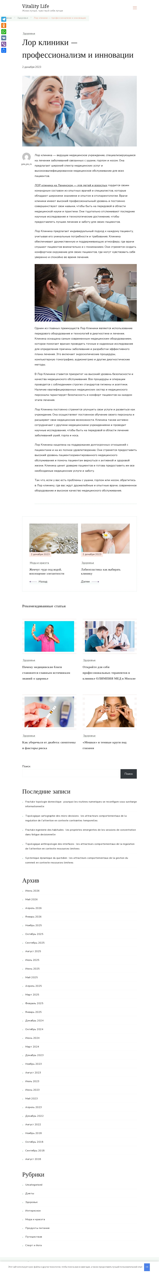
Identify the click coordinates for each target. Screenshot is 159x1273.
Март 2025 (32, 994)
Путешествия (33, 1237)
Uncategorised (33, 1184)
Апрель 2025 (33, 986)
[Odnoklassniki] (4, 25)
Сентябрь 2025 (35, 942)
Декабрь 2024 (34, 1020)
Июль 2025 (32, 960)
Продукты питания (37, 1228)
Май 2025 (31, 977)
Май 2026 (31, 899)
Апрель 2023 (33, 1107)
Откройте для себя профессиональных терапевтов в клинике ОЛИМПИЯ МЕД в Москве (109, 673)
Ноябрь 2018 (33, 1133)
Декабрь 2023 (34, 1055)
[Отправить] (4, 50)
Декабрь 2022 (34, 1116)
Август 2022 (33, 1124)
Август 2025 (33, 951)
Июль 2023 (32, 1081)
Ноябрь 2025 (33, 925)
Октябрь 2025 (34, 934)
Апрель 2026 (33, 908)
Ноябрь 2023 (33, 1064)
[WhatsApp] (4, 32)
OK (147, 1267)
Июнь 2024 (32, 1038)
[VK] (4, 38)
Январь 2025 (33, 1012)
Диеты (29, 1193)
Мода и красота (35, 1219)
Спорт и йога (33, 1245)
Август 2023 (33, 1072)
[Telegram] (4, 19)
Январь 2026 (33, 916)
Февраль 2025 (34, 1003)
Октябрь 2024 (34, 1029)
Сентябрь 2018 (35, 1150)
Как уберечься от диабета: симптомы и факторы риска (49, 745)
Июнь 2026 (32, 890)
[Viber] (4, 44)
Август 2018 (33, 1159)
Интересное (33, 1210)
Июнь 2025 (32, 968)
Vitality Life (35, 6)
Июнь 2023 (32, 1090)
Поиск (26, 766)
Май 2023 (31, 1098)
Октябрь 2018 (34, 1142)
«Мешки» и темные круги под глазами (105, 745)
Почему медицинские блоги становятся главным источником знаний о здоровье (46, 673)
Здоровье (29, 33)
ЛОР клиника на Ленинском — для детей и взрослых (71, 185)
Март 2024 (32, 1046)
